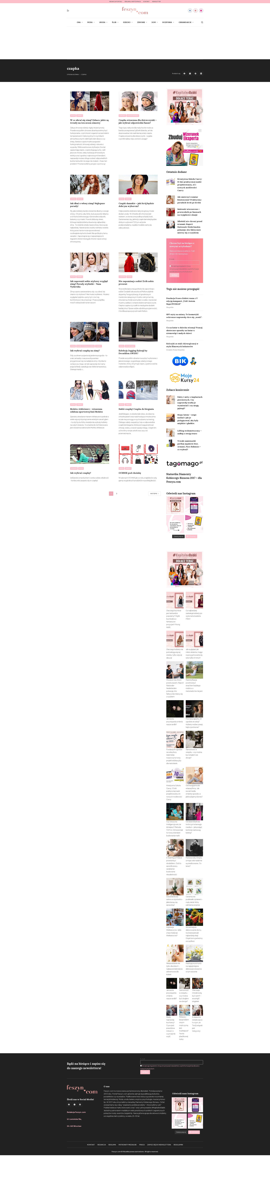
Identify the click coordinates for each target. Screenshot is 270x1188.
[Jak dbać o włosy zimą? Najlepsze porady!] (89, 184)
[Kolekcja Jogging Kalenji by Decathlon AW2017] (138, 331)
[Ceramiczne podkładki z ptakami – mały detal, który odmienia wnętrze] (194, 886)
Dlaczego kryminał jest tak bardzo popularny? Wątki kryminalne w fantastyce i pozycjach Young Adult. (173, 618)
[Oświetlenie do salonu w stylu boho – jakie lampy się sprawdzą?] (175, 886)
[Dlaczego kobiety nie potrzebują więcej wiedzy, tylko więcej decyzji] (175, 639)
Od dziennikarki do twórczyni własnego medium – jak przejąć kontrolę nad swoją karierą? (194, 827)
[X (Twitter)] (190, 74)
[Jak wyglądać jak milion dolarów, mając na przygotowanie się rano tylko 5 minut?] (194, 639)
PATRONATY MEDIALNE (128, 1145)
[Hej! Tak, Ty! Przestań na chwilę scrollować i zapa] (194, 505)
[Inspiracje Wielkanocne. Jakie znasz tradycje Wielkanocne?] (175, 917)
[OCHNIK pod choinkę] (138, 454)
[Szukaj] (202, 22)
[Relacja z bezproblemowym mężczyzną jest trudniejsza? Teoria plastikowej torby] (184, 1010)
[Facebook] (190, 11)
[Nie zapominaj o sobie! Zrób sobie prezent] (138, 262)
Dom (154, 22)
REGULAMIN (178, 1145)
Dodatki (122, 276)
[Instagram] (201, 11)
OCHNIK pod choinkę (130, 473)
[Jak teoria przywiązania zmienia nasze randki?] (175, 708)
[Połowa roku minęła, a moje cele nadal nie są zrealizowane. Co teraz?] (194, 847)
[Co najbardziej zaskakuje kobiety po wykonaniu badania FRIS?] (194, 600)
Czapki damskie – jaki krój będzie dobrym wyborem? (136, 204)
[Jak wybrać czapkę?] (89, 454)
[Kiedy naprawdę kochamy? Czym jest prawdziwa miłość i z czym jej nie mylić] (171, 1010)
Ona (79, 22)
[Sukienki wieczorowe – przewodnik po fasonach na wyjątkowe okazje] (170, 212)
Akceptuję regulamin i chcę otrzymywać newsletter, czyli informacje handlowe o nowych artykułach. (184, 269)
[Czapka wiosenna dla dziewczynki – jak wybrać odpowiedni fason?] (138, 101)
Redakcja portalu (115, 1)
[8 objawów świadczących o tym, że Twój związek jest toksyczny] (197, 1010)
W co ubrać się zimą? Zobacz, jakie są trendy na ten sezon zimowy (89, 121)
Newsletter (156, 1)
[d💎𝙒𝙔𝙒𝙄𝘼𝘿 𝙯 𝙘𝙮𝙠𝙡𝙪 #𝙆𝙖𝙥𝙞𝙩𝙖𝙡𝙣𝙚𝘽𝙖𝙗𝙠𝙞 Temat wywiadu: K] (175, 505)
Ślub (114, 22)
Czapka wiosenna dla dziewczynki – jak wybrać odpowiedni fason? (138, 121)
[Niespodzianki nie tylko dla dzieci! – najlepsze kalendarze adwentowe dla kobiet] (175, 953)
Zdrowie (141, 22)
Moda (89, 22)
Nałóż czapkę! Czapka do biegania (136, 409)
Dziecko (126, 22)
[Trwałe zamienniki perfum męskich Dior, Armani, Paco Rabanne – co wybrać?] (170, 444)
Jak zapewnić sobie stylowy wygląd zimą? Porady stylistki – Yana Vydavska (89, 284)
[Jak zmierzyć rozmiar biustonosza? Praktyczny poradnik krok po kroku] (170, 200)
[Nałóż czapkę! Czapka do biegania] (138, 390)
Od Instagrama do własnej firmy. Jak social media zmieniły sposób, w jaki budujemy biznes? (194, 791)
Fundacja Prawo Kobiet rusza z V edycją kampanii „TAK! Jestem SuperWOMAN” (182, 301)
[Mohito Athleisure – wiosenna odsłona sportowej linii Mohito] (89, 390)
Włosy (80, 199)
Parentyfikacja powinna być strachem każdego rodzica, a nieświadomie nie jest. (194, 685)
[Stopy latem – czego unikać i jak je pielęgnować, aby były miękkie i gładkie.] (170, 417)
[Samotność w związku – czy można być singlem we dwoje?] (194, 739)
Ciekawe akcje (185, 22)
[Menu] (68, 10)
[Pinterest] (196, 11)
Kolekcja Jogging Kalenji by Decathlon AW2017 (133, 352)
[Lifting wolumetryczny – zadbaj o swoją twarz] (170, 432)
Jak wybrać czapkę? (80, 473)
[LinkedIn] (201, 74)
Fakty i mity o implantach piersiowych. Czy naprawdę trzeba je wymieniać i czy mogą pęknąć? (189, 403)
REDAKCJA (101, 1145)
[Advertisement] (132, 43)
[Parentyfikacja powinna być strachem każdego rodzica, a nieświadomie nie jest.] (194, 670)
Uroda (102, 22)
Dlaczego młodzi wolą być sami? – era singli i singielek (197, 995)
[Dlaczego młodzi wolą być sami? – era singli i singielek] (197, 983)
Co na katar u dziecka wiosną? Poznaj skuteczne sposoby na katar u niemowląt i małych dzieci (184, 330)
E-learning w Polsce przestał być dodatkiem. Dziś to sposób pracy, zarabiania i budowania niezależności (174, 866)
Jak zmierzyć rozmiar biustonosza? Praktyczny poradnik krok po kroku (189, 200)
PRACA (142, 1145)
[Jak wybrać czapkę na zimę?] (89, 331)
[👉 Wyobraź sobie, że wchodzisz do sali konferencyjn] (194, 524)
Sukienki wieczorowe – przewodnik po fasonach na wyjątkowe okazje (189, 212)
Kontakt (146, 1)
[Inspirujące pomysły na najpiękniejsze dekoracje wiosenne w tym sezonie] (194, 953)
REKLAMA (112, 1145)
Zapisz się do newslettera (159, 1145)
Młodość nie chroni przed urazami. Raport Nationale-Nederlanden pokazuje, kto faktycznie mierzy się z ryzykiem (189, 227)
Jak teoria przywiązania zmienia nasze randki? (174, 721)
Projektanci (130, 346)
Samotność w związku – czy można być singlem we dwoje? (184, 995)
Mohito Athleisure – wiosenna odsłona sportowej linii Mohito (86, 410)
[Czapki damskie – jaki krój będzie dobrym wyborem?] (138, 184)
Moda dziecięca (132, 115)
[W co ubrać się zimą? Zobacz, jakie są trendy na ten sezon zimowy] (89, 101)
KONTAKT (91, 1145)
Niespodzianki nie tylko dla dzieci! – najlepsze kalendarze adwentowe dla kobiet (174, 969)
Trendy (79, 115)
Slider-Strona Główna (85, 346)
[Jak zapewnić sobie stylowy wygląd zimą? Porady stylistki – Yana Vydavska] (89, 262)
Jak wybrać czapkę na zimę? (85, 350)
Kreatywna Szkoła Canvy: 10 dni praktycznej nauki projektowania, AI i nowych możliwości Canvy (189, 185)
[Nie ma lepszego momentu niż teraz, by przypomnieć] (175, 524)
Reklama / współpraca (133, 1)
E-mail (171, 259)
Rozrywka (167, 22)
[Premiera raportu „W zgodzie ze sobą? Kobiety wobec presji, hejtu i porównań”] (194, 708)
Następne (153, 493)
